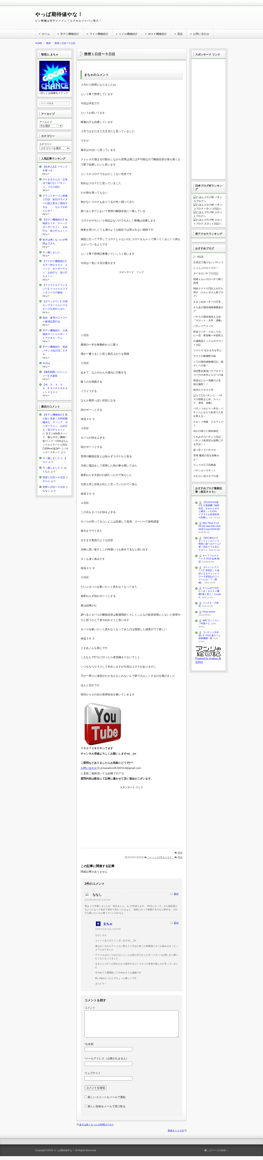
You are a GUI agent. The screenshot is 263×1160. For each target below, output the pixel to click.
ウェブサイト (93, 1073)
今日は (46, 363)
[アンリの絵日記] (208, 654)
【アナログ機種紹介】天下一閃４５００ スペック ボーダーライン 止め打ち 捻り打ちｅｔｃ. (55, 269)
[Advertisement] (131, 302)
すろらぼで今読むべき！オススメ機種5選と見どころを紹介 (210, 593)
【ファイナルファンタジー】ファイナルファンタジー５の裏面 (55, 289)
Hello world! (209, 611)
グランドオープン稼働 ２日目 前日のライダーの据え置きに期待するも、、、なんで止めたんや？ (56, 203)
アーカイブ (45, 122)
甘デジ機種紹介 (69, 33)
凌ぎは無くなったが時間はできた (96, 1124)
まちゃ (107, 923)
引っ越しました (51, 252)
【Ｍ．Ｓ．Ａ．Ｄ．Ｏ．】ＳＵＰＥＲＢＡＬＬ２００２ (55, 388)
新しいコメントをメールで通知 (107, 1097)
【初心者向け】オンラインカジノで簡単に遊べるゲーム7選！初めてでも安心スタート (210, 544)
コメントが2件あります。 (160, 857)
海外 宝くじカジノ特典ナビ (209, 622)
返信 (176, 893)
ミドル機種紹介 (128, 33)
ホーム (46, 33)
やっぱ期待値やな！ (59, 14)
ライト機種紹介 (99, 33)
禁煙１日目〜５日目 (54, 477)
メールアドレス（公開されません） (107, 1058)
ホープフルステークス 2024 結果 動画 (209, 558)
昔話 (180, 33)
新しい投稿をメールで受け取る (107, 1106)
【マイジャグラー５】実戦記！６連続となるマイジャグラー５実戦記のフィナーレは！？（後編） (209, 575)
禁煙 (180, 852)
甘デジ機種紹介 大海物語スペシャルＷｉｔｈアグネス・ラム (55, 334)
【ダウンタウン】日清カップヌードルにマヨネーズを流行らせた (55, 305)
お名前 (89, 1044)
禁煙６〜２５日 (176, 1130)
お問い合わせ (201, 33)
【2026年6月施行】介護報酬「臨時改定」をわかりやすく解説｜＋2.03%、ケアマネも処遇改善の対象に (209, 510)
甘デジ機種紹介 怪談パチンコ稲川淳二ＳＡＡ (55, 350)
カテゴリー (45, 144)
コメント (90, 1007)
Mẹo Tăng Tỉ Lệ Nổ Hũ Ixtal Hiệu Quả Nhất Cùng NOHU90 (210, 526)
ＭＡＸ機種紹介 (157, 33)
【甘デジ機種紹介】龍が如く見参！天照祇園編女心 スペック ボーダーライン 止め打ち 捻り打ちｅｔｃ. (55, 422)
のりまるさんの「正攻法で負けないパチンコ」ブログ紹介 (55, 183)
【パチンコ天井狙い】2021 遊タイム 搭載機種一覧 (210, 635)
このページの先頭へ (217, 1150)
